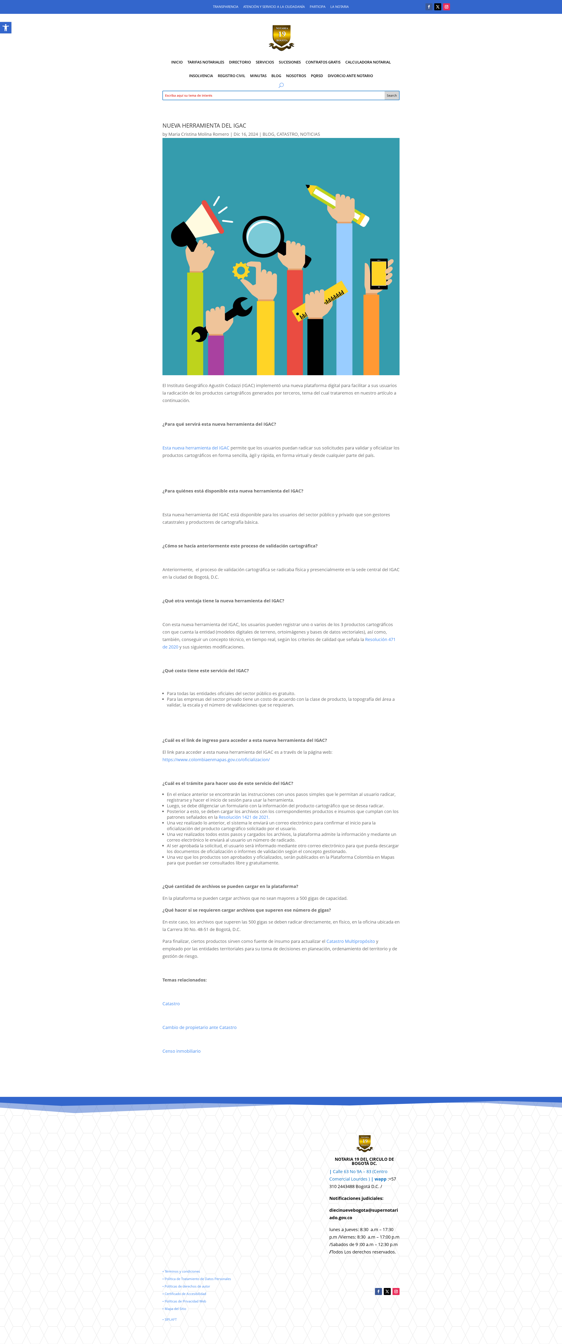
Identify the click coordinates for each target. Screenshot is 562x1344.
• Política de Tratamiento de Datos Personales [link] (196, 1279)
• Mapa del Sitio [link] (174, 1308)
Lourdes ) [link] (369, 1179)
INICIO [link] (177, 62)
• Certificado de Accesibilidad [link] (184, 1293)
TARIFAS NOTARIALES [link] (205, 62)
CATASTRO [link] (287, 134)
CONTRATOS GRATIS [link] (323, 62)
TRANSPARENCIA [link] (225, 7)
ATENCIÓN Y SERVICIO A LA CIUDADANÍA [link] (274, 7)
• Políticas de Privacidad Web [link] (184, 1301)
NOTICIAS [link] (310, 134)
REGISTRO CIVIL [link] (231, 75)
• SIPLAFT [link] (169, 1319)
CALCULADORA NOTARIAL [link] (368, 62)
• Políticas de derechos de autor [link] (186, 1286)
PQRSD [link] (317, 75)
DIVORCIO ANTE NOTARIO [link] (350, 75)
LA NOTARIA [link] (339, 7)
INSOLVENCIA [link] (201, 75)
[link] (5, 27)
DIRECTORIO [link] (240, 62)
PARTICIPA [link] (318, 7)
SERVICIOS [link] (265, 62)
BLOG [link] (276, 75)
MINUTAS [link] (258, 75)
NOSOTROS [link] (296, 75)
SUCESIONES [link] (290, 62)
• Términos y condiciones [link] (181, 1271)
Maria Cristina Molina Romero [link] (198, 134)
